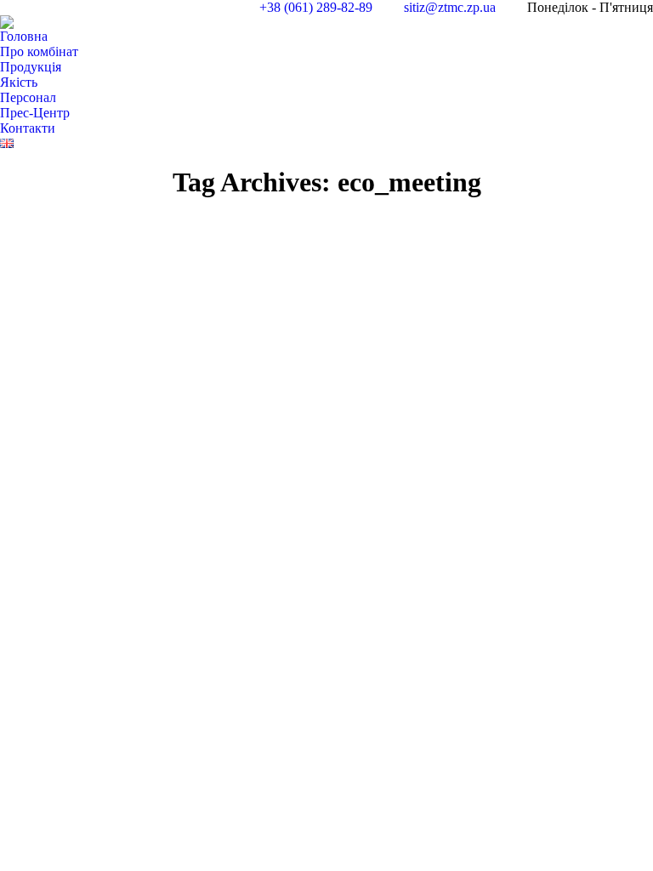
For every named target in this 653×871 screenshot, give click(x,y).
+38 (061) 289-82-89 (315, 7)
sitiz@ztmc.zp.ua (450, 7)
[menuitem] (24, 36)
